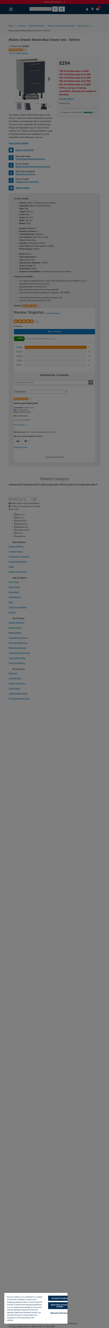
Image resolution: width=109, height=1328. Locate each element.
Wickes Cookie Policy (23, 1320)
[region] (36, 1308)
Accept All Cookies (60, 1298)
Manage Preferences (60, 1313)
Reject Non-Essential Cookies (60, 1306)
